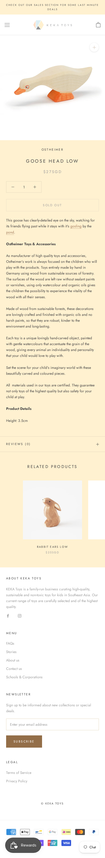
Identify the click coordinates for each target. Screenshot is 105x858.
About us (12, 660)
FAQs (10, 643)
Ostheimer (53, 149)
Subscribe (24, 741)
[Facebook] (8, 616)
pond (10, 232)
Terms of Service (18, 772)
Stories (11, 651)
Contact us (14, 668)
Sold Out (52, 205)
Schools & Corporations (24, 677)
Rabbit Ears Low (52, 547)
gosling (76, 226)
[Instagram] (19, 616)
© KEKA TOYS (52, 803)
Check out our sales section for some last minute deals (52, 7)
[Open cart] (98, 25)
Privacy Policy (16, 781)
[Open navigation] (7, 25)
